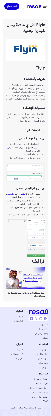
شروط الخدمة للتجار (40, 392)
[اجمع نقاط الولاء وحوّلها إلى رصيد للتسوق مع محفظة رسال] (25, 278)
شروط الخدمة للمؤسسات (38, 388)
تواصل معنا (43, 329)
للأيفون (22, 193)
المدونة (20, 349)
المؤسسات (18, 321)
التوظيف (45, 338)
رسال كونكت (43, 367)
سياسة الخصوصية (41, 379)
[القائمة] (45, 6)
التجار (21, 316)
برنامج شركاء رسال (41, 333)
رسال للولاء (44, 349)
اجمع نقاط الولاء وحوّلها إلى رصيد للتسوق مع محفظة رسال (26, 294)
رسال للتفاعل (43, 358)
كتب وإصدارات (17, 354)
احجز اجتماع (12, 6)
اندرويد (10, 193)
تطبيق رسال (43, 363)
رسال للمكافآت (42, 354)
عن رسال (44, 324)
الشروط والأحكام (42, 383)
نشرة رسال (19, 358)
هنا (19, 144)
